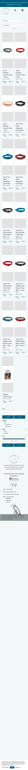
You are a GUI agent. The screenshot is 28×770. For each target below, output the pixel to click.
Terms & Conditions (9, 519)
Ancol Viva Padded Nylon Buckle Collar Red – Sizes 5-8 (20, 343)
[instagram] (15, 486)
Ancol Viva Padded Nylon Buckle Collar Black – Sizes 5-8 (20, 288)
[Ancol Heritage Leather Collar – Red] (20, 50)
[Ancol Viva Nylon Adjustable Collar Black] (20, 103)
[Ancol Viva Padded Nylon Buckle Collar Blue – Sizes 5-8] (7, 319)
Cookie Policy (18, 517)
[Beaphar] (2, 433)
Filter (8, 417)
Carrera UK (14, 515)
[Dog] (2, 422)
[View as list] (15, 28)
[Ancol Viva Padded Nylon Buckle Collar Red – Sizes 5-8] (20, 319)
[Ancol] (2, 431)
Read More (17, 767)
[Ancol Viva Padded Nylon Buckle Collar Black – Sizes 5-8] (20, 263)
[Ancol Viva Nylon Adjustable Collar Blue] (7, 157)
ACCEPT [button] (12, 767)
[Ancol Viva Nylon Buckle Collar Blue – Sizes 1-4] (20, 210)
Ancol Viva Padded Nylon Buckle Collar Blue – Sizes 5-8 (7, 343)
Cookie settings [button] (5, 767)
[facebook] (12, 486)
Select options (5, 82)
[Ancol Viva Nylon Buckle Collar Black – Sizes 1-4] (7, 210)
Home (3, 408)
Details (11, 81)
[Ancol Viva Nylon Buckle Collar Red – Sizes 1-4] (7, 263)
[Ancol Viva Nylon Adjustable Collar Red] (20, 157)
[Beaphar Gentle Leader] (7, 374)
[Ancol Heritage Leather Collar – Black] (7, 50)
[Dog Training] (4, 424)
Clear (19, 417)
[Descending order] (25, 21)
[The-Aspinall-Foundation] (14, 477)
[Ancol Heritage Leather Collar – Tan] (7, 103)
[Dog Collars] (4, 426)
